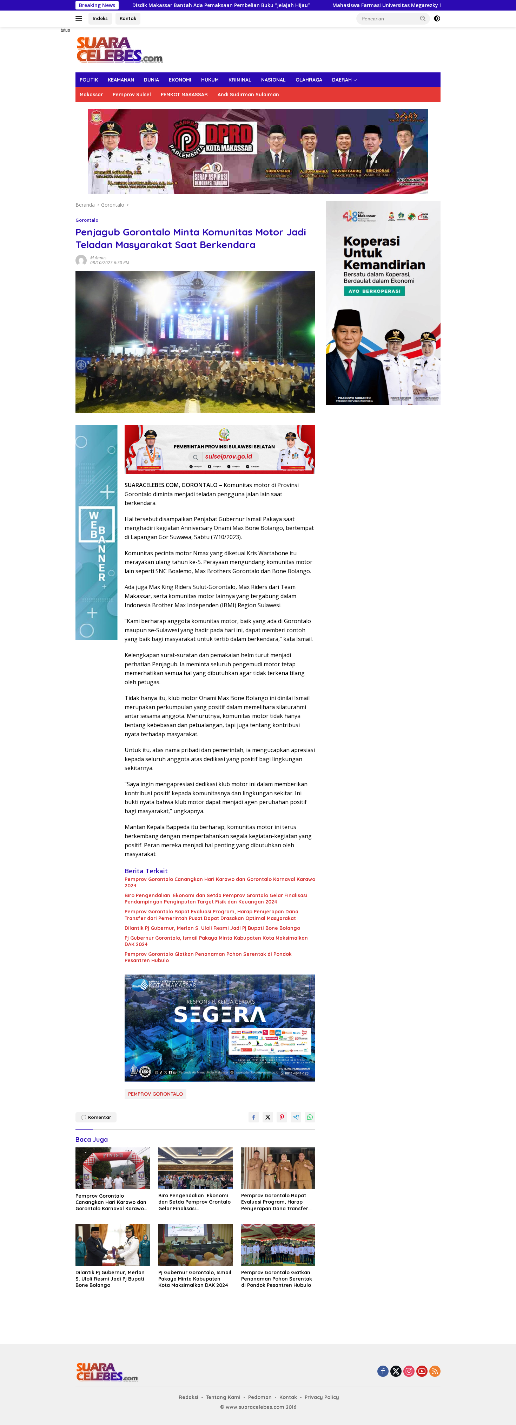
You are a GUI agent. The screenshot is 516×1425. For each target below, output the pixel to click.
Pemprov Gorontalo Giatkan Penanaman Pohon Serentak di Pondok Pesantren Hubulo (208, 957)
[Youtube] (422, 1372)
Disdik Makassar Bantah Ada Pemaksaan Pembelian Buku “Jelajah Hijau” (143, 5)
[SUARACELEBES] (119, 49)
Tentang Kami (223, 1397)
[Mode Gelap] (437, 19)
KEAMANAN (121, 80)
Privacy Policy (322, 1397)
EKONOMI (180, 80)
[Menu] (80, 19)
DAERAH (342, 80)
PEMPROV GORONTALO (155, 1094)
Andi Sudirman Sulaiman (248, 94)
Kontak (128, 18)
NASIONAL (273, 80)
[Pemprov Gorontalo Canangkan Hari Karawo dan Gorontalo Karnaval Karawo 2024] (112, 1168)
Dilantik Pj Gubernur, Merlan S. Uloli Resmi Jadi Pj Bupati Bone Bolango (212, 928)
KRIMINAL (240, 80)
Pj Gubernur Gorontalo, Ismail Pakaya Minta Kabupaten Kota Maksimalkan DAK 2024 (216, 941)
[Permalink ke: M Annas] (81, 259)
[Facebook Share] (254, 1117)
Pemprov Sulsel (132, 94)
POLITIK (89, 80)
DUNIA (151, 80)
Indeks (100, 18)
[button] (423, 18)
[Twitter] (396, 1372)
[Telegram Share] (296, 1117)
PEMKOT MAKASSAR (184, 94)
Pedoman (260, 1397)
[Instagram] (409, 1372)
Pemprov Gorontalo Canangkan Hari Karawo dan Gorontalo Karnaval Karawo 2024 (220, 882)
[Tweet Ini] (268, 1117)
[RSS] (435, 1372)
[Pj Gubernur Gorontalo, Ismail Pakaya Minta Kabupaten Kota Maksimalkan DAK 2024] (195, 1245)
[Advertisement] (51, 132)
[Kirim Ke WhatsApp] (310, 1117)
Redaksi (188, 1397)
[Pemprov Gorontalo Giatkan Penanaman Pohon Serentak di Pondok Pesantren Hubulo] (278, 1245)
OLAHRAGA (309, 80)
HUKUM (210, 80)
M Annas (98, 258)
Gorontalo (86, 220)
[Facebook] (383, 1372)
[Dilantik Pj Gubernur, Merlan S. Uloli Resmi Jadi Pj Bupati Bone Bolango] (112, 1245)
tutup (65, 30)
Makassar (91, 94)
